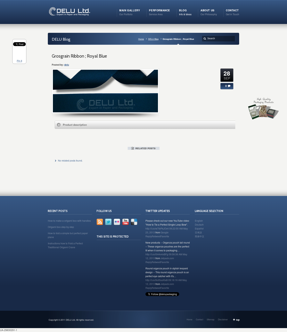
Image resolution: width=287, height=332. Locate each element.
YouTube (125, 222)
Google (164, 232)
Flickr (117, 222)
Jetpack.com (167, 258)
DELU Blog (153, 38)
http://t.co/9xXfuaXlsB (156, 280)
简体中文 (199, 236)
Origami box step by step (61, 226)
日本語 (198, 232)
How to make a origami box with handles (69, 220)
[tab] (146, 125)
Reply (148, 236)
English (199, 220)
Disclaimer (223, 319)
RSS (100, 222)
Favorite (164, 236)
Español (199, 228)
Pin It (19, 60)
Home (141, 38)
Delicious (134, 222)
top (238, 319)
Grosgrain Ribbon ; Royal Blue (79, 56)
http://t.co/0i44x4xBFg (156, 254)
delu (66, 64)
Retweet (156, 236)
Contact (199, 319)
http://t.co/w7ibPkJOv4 (157, 228)
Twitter (108, 222)
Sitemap (210, 319)
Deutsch (199, 224)
